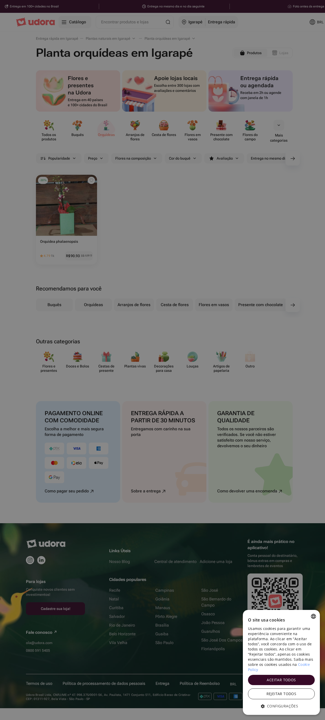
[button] (281, 706)
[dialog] (281, 662)
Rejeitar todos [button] (281, 693)
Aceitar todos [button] (281, 679)
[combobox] (313, 616)
